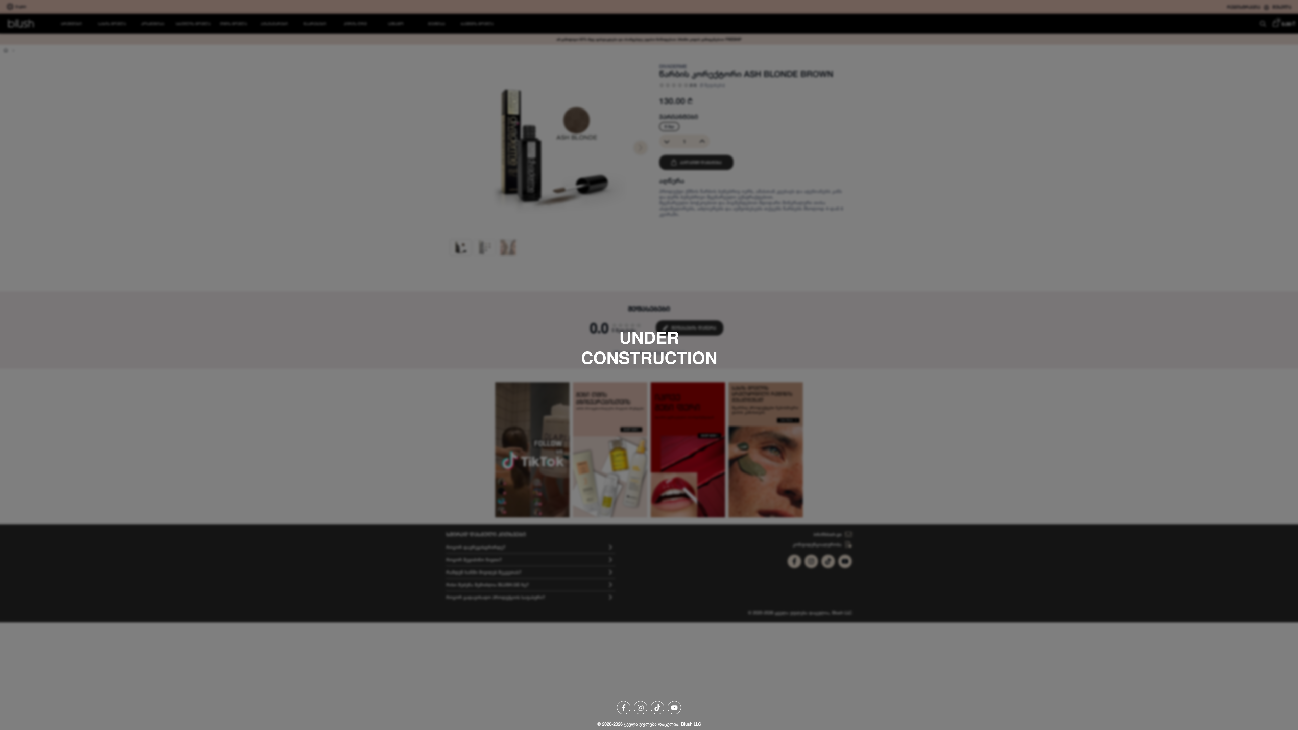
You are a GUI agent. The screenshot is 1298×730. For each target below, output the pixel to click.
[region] (649, 365)
